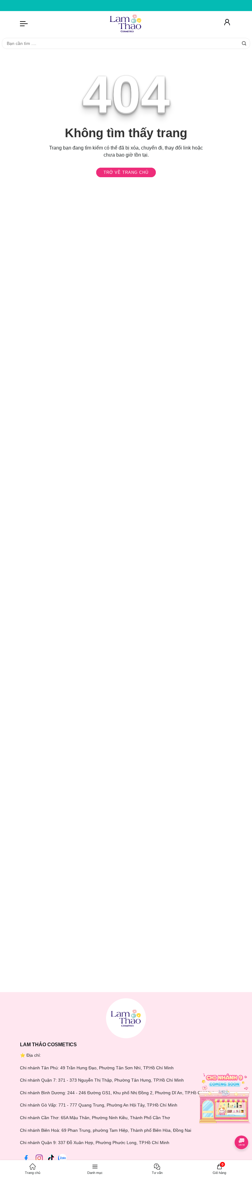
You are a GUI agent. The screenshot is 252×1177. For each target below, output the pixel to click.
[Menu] (24, 23)
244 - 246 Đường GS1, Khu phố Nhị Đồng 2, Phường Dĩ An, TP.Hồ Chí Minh (141, 1092)
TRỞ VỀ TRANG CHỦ (126, 172)
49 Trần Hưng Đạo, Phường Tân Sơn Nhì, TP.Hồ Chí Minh (117, 1067)
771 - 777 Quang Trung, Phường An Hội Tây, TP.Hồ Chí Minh (117, 1105)
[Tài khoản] (227, 23)
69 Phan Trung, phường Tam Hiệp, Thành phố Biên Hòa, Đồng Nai (126, 1130)
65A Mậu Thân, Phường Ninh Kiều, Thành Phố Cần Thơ (115, 1117)
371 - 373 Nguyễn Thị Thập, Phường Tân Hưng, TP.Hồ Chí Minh (121, 1080)
